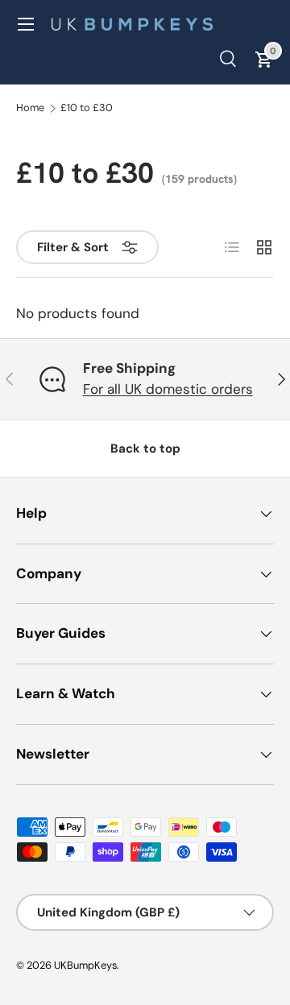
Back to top (145, 448)
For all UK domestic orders (168, 389)
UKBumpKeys (85, 965)
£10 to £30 (86, 108)
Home (30, 108)
